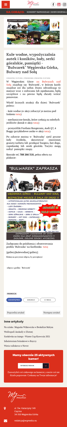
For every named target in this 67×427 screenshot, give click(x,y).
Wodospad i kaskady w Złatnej (18, 332)
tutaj (18, 114)
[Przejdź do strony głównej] (33, 4)
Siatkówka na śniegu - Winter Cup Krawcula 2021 (27, 336)
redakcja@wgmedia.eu (25, 420)
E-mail (48, 300)
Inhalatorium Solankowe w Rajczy (20, 341)
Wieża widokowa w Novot (16, 346)
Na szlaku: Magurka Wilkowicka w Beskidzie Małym (28, 327)
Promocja (11, 294)
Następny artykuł (51, 312)
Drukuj (31, 300)
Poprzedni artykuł (15, 312)
